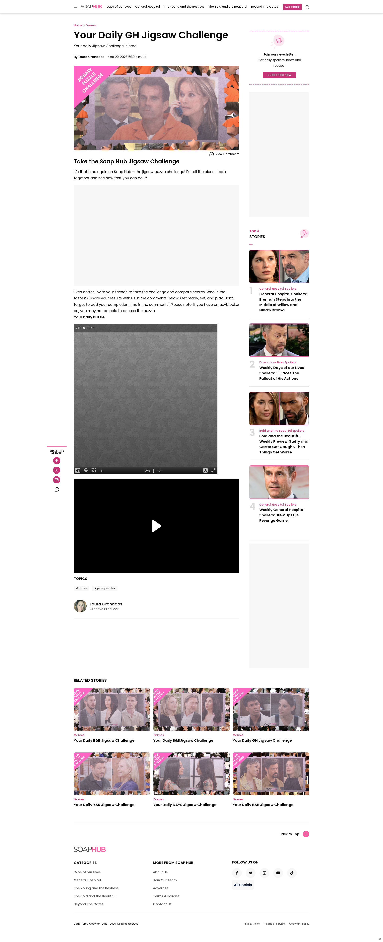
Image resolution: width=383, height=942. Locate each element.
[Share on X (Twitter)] (56, 470)
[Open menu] (75, 6)
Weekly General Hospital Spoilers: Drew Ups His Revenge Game (281, 515)
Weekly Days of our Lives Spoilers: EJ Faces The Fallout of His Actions (281, 373)
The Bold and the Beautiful (227, 7)
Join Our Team (165, 880)
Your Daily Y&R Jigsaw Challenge (104, 804)
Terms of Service (274, 923)
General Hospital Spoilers (277, 289)
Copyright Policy (299, 923)
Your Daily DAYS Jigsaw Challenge (184, 804)
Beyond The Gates (264, 7)
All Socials (243, 884)
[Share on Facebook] (56, 460)
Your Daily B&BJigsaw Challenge (183, 740)
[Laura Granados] (82, 606)
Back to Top (289, 834)
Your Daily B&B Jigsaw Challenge (104, 740)
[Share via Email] (56, 479)
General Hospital (147, 7)
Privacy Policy (252, 923)
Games (81, 588)
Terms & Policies (166, 896)
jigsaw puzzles (105, 588)
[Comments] (56, 489)
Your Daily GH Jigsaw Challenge (262, 740)
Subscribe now (279, 75)
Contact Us (162, 904)
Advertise (160, 888)
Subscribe (292, 7)
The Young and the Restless (184, 7)
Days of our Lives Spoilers (277, 362)
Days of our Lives (119, 7)
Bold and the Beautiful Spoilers (281, 431)
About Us (160, 872)
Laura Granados (91, 57)
